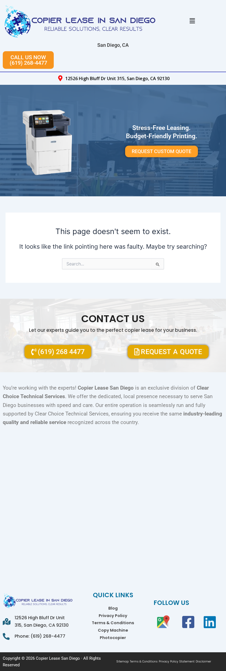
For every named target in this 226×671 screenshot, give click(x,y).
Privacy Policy (113, 615)
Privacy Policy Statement (177, 661)
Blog (113, 608)
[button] (192, 21)
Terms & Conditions (113, 623)
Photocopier (113, 637)
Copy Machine (113, 630)
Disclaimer (203, 661)
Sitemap (122, 661)
